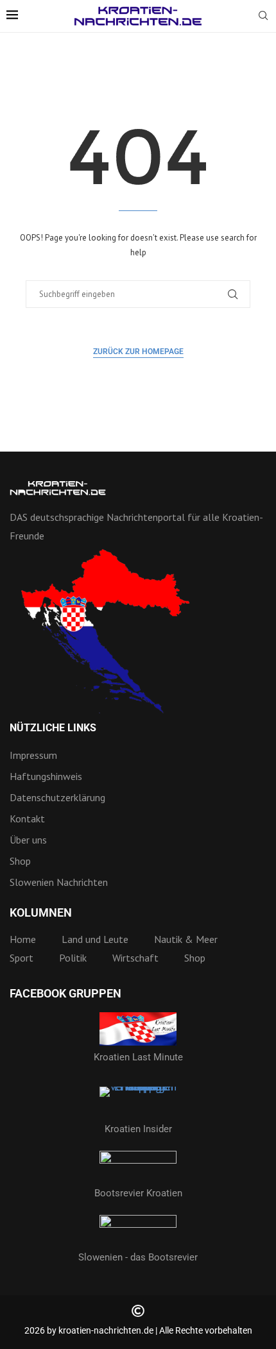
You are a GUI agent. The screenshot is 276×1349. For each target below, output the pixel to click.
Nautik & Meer (186, 939)
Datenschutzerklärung (57, 797)
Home (23, 939)
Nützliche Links (53, 728)
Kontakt (27, 818)
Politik (73, 957)
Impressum (33, 755)
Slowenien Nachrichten (59, 882)
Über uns (28, 840)
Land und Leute (95, 939)
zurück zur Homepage (138, 351)
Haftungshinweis (46, 776)
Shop (20, 861)
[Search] (263, 16)
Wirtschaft (135, 957)
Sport (21, 957)
